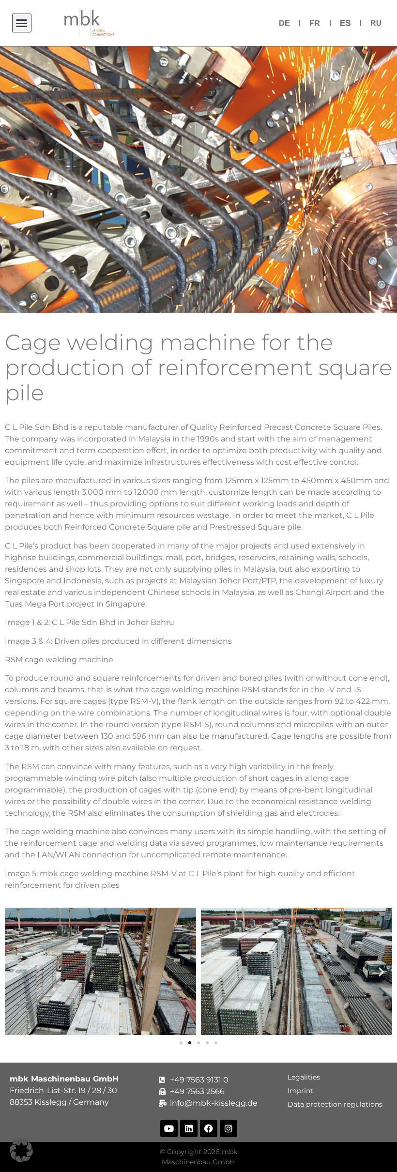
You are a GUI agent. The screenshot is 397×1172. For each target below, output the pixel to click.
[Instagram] (228, 1128)
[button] (21, 23)
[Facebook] (208, 1128)
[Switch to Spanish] (345, 23)
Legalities (306, 1077)
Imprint (302, 1090)
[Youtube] (169, 1128)
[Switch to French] (315, 23)
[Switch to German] (284, 23)
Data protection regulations (337, 1104)
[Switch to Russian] (376, 23)
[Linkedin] (189, 1128)
